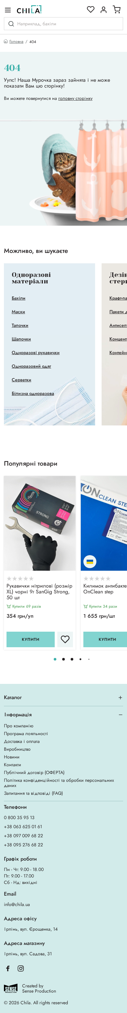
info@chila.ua (17, 904)
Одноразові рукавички (36, 352)
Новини (12, 757)
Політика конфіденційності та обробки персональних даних (59, 783)
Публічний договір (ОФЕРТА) (34, 772)
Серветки (21, 380)
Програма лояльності (26, 733)
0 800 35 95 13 (19, 817)
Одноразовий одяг (31, 366)
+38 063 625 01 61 (23, 826)
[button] (55, 659)
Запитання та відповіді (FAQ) (33, 793)
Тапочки (20, 325)
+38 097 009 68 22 (23, 835)
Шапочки (21, 339)
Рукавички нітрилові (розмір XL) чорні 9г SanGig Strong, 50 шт (39, 592)
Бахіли (18, 298)
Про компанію (18, 725)
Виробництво (17, 749)
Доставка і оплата (22, 741)
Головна (16, 41)
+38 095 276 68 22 (23, 844)
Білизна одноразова (33, 393)
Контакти (12, 764)
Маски (18, 312)
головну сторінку (75, 98)
